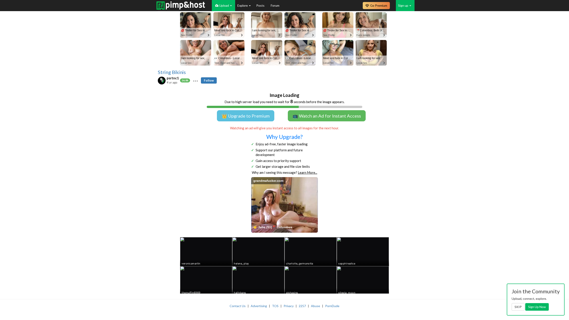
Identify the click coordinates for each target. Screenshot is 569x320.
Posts (260, 5)
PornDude (332, 306)
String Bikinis (172, 72)
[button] (195, 80)
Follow (209, 80)
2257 (302, 306)
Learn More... (307, 172)
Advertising (259, 306)
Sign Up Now (537, 307)
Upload (224, 5)
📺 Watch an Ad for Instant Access (327, 115)
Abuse (315, 306)
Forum (275, 5)
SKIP (518, 307)
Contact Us (238, 306)
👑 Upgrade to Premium (246, 115)
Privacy (289, 306)
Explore (242, 5)
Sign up (403, 5)
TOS (275, 306)
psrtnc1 (173, 78)
